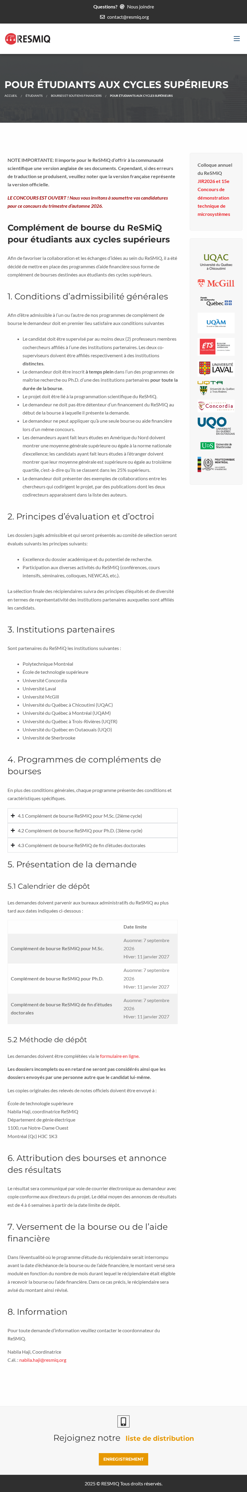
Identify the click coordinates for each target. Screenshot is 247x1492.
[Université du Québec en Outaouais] (216, 425)
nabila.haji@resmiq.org (42, 1360)
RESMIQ (110, 1483)
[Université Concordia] (216, 405)
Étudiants (34, 95)
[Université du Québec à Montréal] (216, 322)
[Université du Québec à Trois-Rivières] (216, 387)
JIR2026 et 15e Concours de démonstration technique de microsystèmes (214, 197)
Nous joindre (140, 6)
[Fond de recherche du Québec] (216, 300)
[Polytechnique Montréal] (216, 463)
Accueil (11, 95)
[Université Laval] (216, 368)
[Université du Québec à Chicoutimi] (216, 261)
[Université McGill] (216, 282)
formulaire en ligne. (119, 1056)
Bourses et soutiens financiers (76, 95)
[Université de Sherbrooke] (216, 445)
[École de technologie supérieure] (216, 346)
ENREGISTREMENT (123, 1459)
